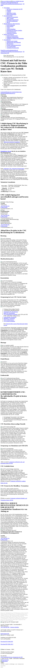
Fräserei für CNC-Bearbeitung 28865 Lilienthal (14, 615)
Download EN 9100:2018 (7, 641)
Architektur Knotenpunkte (13, 47)
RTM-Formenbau (11, 25)
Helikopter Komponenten (13, 37)
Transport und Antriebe (12, 41)
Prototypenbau (10, 26)
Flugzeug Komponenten (12, 17)
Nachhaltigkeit (11, 2)
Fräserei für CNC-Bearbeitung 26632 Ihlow (9, 619)
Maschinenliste (13, 4)
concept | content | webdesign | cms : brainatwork (12, 664)
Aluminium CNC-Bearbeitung (11, 311)
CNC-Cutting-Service (9, 319)
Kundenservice (11, 93)
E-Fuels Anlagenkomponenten (14, 45)
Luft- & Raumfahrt (8, 15)
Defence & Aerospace (9, 34)
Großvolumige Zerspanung (10, 317)
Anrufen (7, 659)
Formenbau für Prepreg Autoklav (14, 30)
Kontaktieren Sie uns (6, 151)
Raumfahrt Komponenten (13, 19)
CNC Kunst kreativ (11, 46)
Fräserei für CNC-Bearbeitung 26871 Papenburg (14, 616)
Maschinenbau (10, 43)
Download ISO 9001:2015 (7, 644)
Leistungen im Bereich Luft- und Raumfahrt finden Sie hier (12, 462)
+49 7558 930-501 (5, 215)
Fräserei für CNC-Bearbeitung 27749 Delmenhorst (11, 613)
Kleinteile (9, 10)
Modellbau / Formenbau (9, 318)
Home (2, 2)
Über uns (5, 2)
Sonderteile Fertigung (12, 33)
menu (2, 5)
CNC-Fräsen (7, 7)
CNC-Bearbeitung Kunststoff (10, 314)
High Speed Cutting (11, 13)
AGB (7, 53)
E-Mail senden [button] (4, 207)
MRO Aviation (10, 18)
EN (23, 4)
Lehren (8, 27)
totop (2, 662)
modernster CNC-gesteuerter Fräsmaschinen (13, 168)
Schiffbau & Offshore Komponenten (15, 38)
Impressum (19, 4)
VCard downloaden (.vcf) (7, 208)
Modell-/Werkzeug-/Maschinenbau (12, 23)
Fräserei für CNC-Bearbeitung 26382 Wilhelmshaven (12, 617)
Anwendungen (7, 39)
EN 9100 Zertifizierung (12, 21)
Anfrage (6, 661)
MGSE (8, 22)
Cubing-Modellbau (11, 29)
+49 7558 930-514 (5, 206)
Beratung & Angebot (11, 92)
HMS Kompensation (11, 14)
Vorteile (6, 93)
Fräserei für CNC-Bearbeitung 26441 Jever (18, 618)
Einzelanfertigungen (11, 31)
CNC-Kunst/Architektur (9, 321)
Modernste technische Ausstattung (12, 142)
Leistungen (3, 92)
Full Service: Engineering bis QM (14, 9)
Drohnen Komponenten (12, 35)
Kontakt (8, 4)
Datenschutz (3, 53)
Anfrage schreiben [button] (14, 627)
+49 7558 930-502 (5, 224)
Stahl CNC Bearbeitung (9, 313)
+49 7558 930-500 (5, 627)
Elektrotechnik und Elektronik (14, 42)
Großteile (9, 11)
